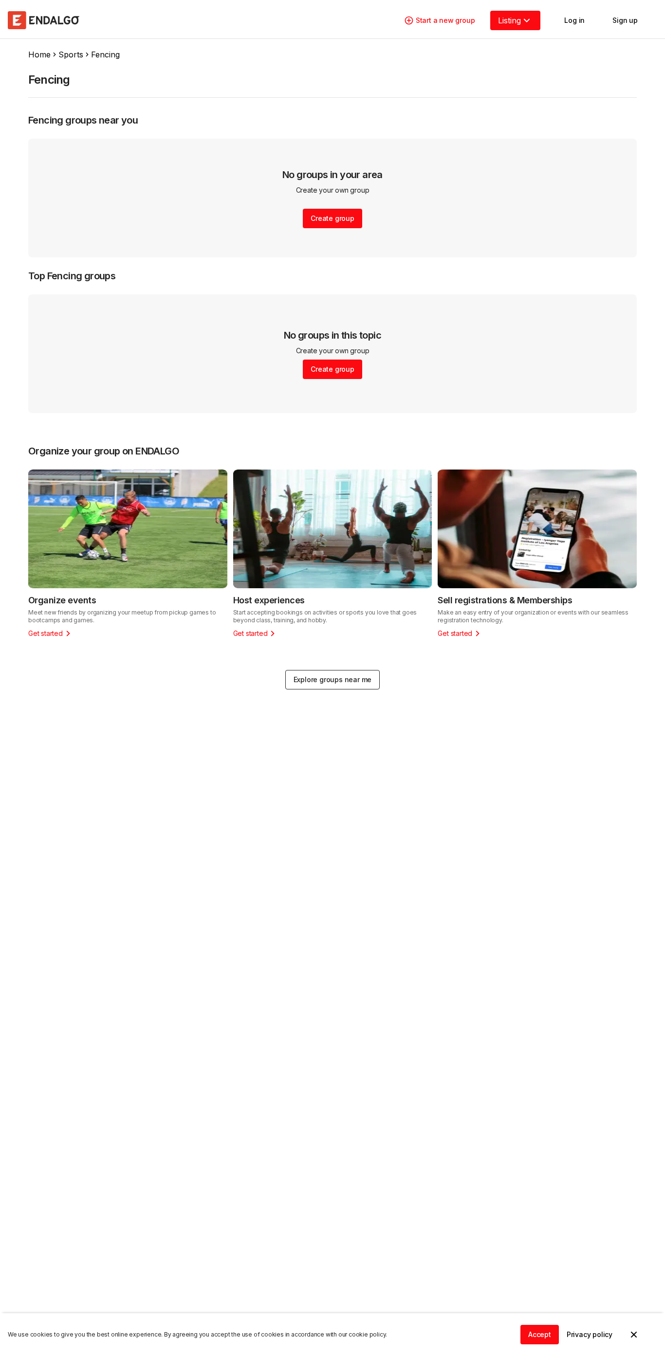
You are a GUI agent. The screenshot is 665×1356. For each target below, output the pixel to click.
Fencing (105, 54)
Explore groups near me (333, 679)
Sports (70, 54)
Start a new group (445, 20)
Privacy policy (589, 1334)
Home (39, 54)
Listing (509, 20)
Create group (332, 218)
